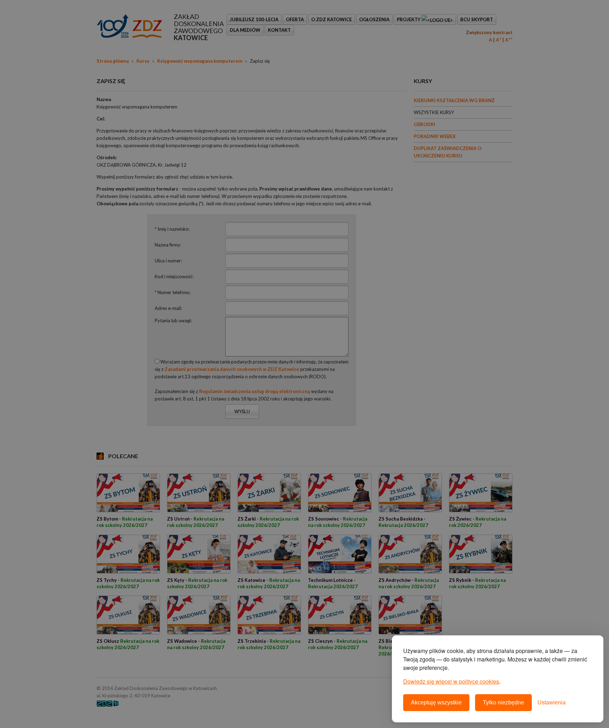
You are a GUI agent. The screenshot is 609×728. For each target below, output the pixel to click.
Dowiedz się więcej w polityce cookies (451, 681)
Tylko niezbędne (503, 702)
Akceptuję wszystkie (436, 702)
